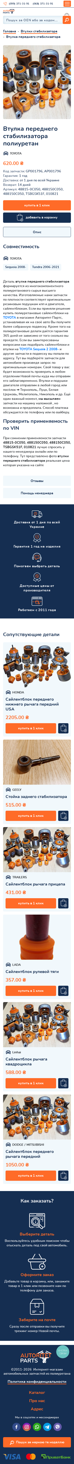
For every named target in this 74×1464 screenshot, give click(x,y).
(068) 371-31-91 (43, 3)
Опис (37, 232)
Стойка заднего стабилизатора (36, 797)
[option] (37, 82)
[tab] (37, 232)
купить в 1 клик (37, 205)
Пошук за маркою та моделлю (40, 1442)
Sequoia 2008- (15, 267)
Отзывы (37, 481)
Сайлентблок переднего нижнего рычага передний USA (32, 704)
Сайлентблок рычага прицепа (35, 884)
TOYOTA (9, 317)
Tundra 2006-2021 (45, 267)
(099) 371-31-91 (19, 3)
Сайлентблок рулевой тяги (32, 972)
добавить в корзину (42, 217)
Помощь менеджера (37, 493)
